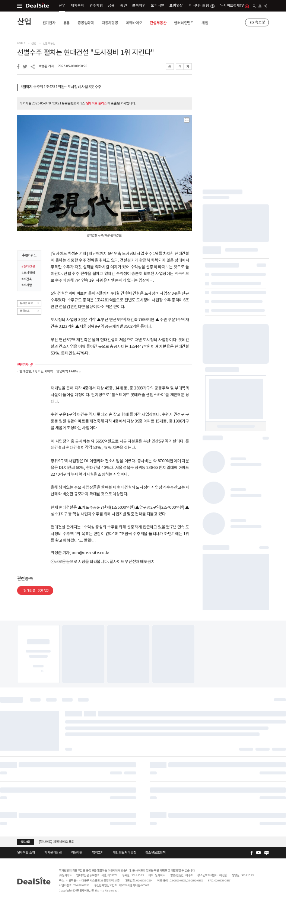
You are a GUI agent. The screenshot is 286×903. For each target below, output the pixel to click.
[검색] (254, 6)
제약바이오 (134, 22)
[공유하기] (265, 5)
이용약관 (77, 852)
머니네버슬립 (199, 5)
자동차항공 (110, 22)
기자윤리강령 (53, 852)
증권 (123, 5)
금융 (111, 5)
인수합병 (95, 5)
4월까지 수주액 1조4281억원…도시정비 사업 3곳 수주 (60, 87)
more (31, 364)
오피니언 (157, 5)
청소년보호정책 (155, 852)
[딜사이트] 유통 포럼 (52, 844)
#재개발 (27, 285)
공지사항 (25, 842)
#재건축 (27, 279)
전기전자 (48, 22)
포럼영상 (175, 5)
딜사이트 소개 (26, 852)
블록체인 (138, 5)
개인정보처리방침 (124, 852)
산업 (62, 5)
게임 (204, 22)
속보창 (260, 22)
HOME (21, 43)
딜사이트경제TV (231, 5)
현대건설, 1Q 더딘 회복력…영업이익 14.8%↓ (50, 371)
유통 (66, 22)
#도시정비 (28, 272)
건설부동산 (158, 22)
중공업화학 (85, 22)
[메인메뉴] (19, 6)
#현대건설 (28, 266)
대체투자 (77, 5)
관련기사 (23, 364)
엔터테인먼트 (184, 22)
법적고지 (98, 852)
